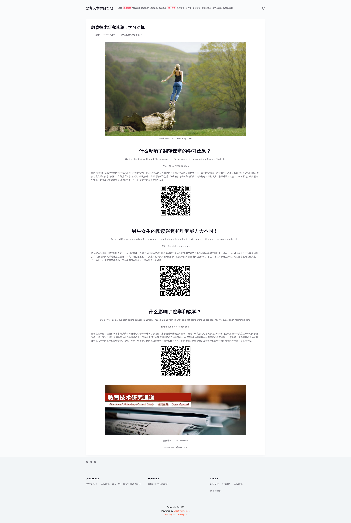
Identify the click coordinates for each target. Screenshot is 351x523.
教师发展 (131, 35)
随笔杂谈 (163, 8)
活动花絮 (196, 8)
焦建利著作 (206, 8)
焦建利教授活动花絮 (158, 484)
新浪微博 (105, 484)
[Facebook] (87, 462)
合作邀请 (226, 484)
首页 (120, 8)
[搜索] (263, 8)
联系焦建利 (228, 8)
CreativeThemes (182, 511)
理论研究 (172, 8)
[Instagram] (95, 462)
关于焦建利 (217, 8)
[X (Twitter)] (91, 462)
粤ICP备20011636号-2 (175, 514)
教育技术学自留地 (99, 8)
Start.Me (116, 484)
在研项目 (180, 8)
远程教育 (145, 8)
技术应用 (127, 8)
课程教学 (154, 8)
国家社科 (127, 484)
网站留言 (214, 484)
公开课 (188, 8)
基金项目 (136, 484)
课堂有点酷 (91, 484)
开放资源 (136, 8)
